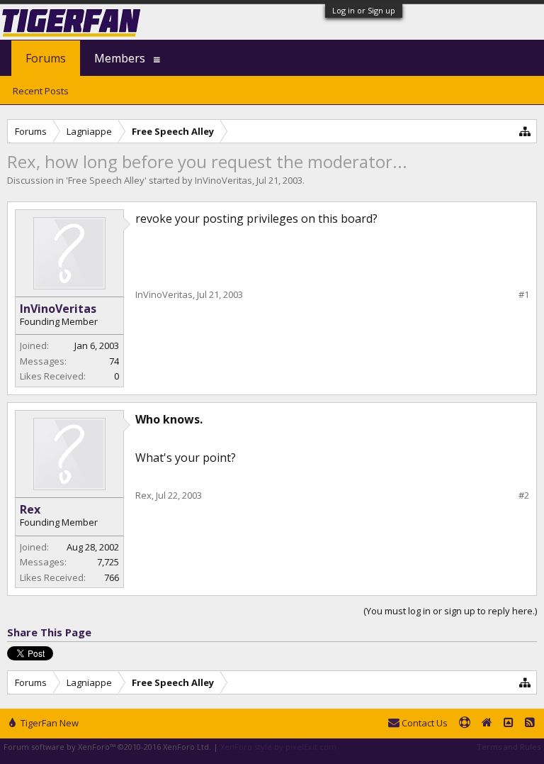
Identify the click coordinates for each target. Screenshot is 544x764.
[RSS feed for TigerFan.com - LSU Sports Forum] (529, 723)
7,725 (108, 561)
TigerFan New (48, 722)
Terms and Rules (508, 746)
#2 (523, 495)
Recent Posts (41, 90)
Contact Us (424, 722)
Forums (46, 58)
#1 (523, 295)
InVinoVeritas (223, 180)
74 (114, 361)
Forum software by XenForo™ (107, 746)
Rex (30, 509)
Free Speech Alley (106, 180)
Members (119, 58)
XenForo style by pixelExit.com (278, 746)
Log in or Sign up (363, 10)
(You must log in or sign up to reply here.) (450, 610)
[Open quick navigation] (525, 131)
